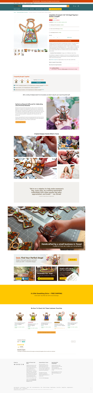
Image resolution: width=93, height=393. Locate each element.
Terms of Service (16, 388)
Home (15, 12)
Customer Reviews (28, 3)
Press (21, 3)
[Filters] (72, 341)
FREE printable (64, 69)
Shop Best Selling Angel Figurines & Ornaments (46, 332)
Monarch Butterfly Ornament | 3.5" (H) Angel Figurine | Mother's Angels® (20, 323)
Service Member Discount (36, 387)
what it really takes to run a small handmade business (31, 380)
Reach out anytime (55, 371)
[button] (15, 50)
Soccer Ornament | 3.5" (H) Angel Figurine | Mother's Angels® (26, 87)
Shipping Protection (70, 387)
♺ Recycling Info (24, 388)
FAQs (14, 3)
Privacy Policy (59, 387)
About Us (17, 3)
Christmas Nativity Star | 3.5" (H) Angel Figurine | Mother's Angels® (46, 323)
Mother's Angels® (54, 59)
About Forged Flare (16, 387)
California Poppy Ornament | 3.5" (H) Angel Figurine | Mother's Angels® (28, 89)
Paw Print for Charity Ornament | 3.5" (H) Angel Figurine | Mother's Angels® (59, 324)
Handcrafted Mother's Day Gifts (22, 12)
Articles (33, 3)
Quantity (50, 35)
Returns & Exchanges (46, 387)
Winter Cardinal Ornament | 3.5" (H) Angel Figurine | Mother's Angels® (73, 323)
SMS (30, 387)
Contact (24, 3)
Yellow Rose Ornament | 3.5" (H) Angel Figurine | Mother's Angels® (33, 324)
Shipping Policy (64, 387)
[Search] (68, 6)
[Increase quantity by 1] (57, 37)
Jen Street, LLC (19, 389)
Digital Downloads (53, 387)
